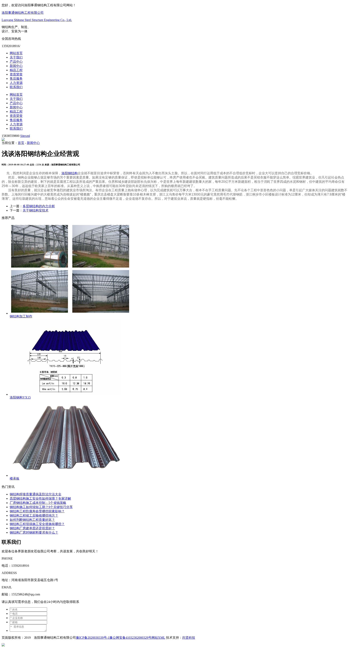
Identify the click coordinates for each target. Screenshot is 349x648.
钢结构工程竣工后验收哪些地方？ (34, 515)
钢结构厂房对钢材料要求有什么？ (34, 532)
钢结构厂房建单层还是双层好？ (32, 528)
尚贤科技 (188, 637)
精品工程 (16, 70)
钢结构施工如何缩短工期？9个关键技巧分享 (41, 507)
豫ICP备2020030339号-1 (92, 637)
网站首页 (16, 53)
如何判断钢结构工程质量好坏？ (32, 519)
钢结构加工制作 (21, 316)
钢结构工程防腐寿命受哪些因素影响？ (37, 511)
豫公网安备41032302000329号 (130, 637)
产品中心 (16, 61)
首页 (21, 143)
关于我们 (16, 57)
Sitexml (25, 135)
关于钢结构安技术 (35, 210)
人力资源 (16, 83)
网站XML (158, 637)
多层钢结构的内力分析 (39, 206)
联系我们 (16, 87)
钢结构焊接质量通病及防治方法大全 (35, 494)
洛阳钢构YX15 (20, 397)
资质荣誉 (16, 74)
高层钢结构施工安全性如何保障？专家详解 (40, 498)
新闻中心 (16, 66)
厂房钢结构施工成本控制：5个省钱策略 (38, 502)
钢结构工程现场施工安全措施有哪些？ (37, 524)
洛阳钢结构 (69, 173)
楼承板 (14, 478)
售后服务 (16, 78)
